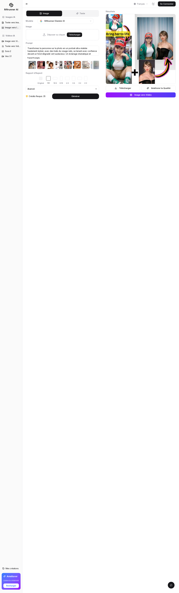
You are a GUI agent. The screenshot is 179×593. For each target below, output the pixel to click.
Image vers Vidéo (143, 95)
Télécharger (74, 34)
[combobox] (141, 3)
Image (29, 26)
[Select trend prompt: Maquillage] (50, 65)
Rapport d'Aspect (34, 73)
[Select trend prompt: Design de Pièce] (86, 65)
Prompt (29, 43)
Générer (75, 96)
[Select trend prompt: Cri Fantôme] (41, 65)
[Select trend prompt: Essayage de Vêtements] (59, 65)
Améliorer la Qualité (160, 88)
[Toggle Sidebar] (22, 296)
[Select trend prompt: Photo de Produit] (77, 65)
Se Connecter (166, 4)
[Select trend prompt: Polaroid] (32, 65)
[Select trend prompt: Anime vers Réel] (68, 65)
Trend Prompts (33, 58)
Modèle (29, 21)
